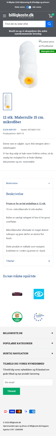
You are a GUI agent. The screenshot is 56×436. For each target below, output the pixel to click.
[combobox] (24, 24)
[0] (50, 16)
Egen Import (9, 130)
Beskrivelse (12, 183)
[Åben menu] (4, 16)
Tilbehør (10, 261)
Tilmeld (11, 391)
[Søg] (49, 24)
